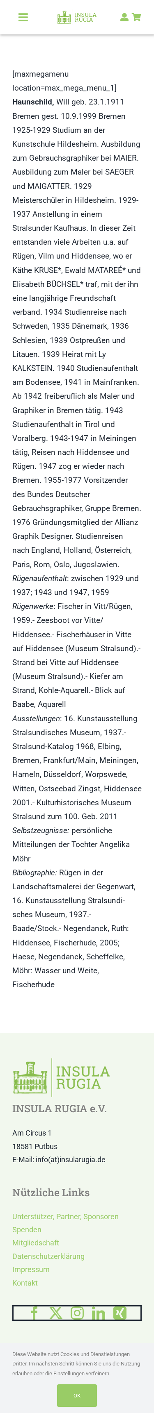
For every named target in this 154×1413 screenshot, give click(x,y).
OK (77, 1396)
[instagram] (77, 1313)
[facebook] (34, 1313)
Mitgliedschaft (35, 1242)
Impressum (31, 1269)
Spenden (26, 1229)
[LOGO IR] (77, 13)
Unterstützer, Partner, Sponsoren (65, 1216)
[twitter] (55, 1313)
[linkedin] (98, 1313)
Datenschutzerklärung (48, 1256)
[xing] (119, 1313)
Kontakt (25, 1283)
